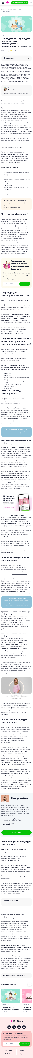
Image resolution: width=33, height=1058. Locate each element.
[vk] (19, 1027)
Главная (3, 9)
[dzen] (14, 1027)
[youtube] (24, 1027)
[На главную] (7, 2)
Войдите (6, 975)
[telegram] (9, 1027)
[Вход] (31, 3)
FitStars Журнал (12, 9)
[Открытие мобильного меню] (3, 2)
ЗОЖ (19, 9)
